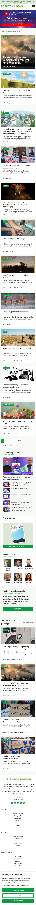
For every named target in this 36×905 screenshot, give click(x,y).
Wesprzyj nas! (18, 843)
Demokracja (18, 820)
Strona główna (5, 31)
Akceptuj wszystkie (18, 890)
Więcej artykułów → (29, 622)
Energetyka (18, 816)
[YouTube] (18, 803)
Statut (18, 845)
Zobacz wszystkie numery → (18, 546)
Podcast (18, 856)
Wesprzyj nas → (18, 609)
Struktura (18, 841)
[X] (21, 803)
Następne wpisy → (8, 445)
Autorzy (18, 861)
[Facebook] (12, 803)
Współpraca (18, 863)
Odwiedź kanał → (18, 25)
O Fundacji (18, 838)
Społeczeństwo (18, 813)
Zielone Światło (18, 836)
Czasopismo (18, 859)
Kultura (18, 825)
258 (19, 441)
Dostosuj (18, 895)
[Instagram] (15, 803)
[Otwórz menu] (33, 6)
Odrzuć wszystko (18, 901)
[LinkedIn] (24, 803)
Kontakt (18, 866)
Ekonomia (18, 823)
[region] (18, 888)
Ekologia (18, 818)
